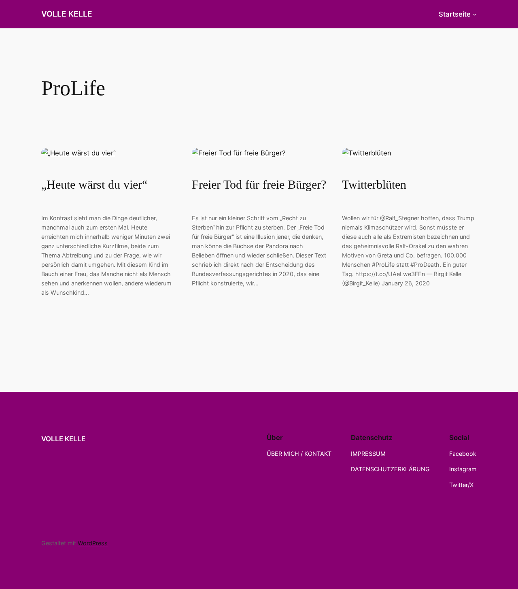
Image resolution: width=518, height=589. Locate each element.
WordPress (93, 543)
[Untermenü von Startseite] (475, 14)
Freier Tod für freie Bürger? (259, 184)
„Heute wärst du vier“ (94, 184)
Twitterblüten (374, 184)
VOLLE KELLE (66, 14)
